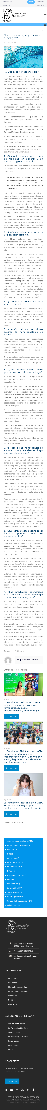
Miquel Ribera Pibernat (28, 660)
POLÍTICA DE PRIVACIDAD (29, 1100)
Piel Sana (11, 884)
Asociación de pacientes (18, 841)
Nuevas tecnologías (15, 875)
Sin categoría (13, 892)
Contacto (12, 1004)
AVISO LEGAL (34, 1103)
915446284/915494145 (23, 951)
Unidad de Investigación (17, 901)
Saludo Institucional (16, 1024)
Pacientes (12, 983)
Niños (9, 871)
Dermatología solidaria (17, 845)
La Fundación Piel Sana (18, 1028)
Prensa (11, 1049)
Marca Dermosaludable (18, 987)
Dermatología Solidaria (18, 991)
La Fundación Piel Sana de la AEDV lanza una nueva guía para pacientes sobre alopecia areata (23, 805)
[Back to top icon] (42, 1105)
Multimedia (12, 867)
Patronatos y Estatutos (18, 1037)
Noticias (11, 1000)
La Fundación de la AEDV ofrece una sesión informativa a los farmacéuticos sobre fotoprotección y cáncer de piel (22, 706)
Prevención (12, 888)
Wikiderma (11, 905)
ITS (8, 854)
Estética (10, 850)
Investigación (14, 1041)
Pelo (9, 880)
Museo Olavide (14, 1045)
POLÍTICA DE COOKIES (17, 1103)
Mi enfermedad (13, 862)
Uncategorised (13, 897)
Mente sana (12, 858)
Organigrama (14, 1032)
